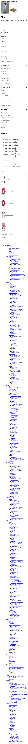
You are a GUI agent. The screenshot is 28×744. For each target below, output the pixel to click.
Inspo (7, 675)
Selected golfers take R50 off (19, 692)
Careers (3, 98)
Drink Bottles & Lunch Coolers (16, 667)
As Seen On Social (16, 294)
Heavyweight (12, 389)
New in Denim (15, 262)
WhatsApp (3, 112)
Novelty (13, 382)
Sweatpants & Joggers (17, 310)
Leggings (13, 321)
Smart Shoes (14, 427)
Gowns (13, 341)
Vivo (12, 724)
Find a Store (4, 54)
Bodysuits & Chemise (16, 350)
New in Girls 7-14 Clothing (18, 274)
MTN (12, 729)
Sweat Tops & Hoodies (17, 309)
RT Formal (14, 369)
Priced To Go (12, 374)
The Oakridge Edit (16, 295)
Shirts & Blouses (15, 314)
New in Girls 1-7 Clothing (17, 278)
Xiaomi (13, 725)
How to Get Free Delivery (7, 117)
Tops (12, 305)
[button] (14, 46)
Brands (10, 366)
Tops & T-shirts (15, 501)
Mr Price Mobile (4, 81)
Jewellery (13, 358)
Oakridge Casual (15, 370)
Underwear (11, 344)
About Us (3, 90)
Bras (12, 347)
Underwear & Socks (16, 547)
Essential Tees (15, 402)
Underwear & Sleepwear (17, 379)
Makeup (11, 660)
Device (10, 709)
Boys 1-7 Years (12, 552)
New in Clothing (15, 259)
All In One (13, 340)
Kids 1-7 (11, 253)
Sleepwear (11, 335)
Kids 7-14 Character (14, 528)
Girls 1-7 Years (12, 530)
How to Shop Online (6, 115)
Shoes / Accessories (16, 458)
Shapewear (14, 351)
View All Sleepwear (16, 336)
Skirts (12, 316)
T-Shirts (13, 554)
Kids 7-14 (11, 252)
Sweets (10, 673)
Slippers (13, 333)
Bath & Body (12, 661)
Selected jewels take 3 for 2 (18, 687)
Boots (12, 331)
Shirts (12, 412)
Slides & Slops (15, 428)
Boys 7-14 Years (13, 591)
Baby (10, 280)
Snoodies (13, 343)
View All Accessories (16, 355)
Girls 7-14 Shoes (15, 488)
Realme (13, 726)
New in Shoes (14, 263)
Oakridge (13, 289)
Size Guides (4, 122)
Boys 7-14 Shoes (15, 489)
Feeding (11, 648)
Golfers (13, 413)
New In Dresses (15, 260)
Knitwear (13, 318)
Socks (13, 438)
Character (11, 623)
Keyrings (11, 671)
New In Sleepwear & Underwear (16, 265)
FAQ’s (2, 125)
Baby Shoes (14, 484)
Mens (10, 251)
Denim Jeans (14, 302)
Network (11, 728)
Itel (12, 721)
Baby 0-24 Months (13, 255)
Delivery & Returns (5, 120)
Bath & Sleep (12, 649)
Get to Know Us (5, 49)
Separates (14, 337)
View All (13, 324)
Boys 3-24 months (13, 641)
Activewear (14, 317)
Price (10, 733)
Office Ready (14, 298)
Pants (12, 312)
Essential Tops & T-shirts (17, 306)
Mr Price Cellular (5, 78)
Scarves (13, 363)
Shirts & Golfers (15, 558)
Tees (12, 308)
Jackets (13, 320)
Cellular (8, 703)
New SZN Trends (15, 286)
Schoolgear (12, 610)
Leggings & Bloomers (16, 630)
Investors (3, 93)
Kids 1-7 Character (13, 527)
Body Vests (14, 626)
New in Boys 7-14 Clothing (18, 275)
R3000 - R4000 (15, 739)
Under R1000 (14, 734)
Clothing (11, 299)
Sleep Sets (14, 339)
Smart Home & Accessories (16, 741)
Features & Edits (13, 293)
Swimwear (16, 580)
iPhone (13, 711)
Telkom (13, 732)
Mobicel (13, 718)
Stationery (11, 669)
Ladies (10, 249)
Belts (12, 364)
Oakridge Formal (15, 371)
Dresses (13, 301)
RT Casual (14, 367)
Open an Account (5, 68)
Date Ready (14, 297)
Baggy (15, 411)
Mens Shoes (12, 476)
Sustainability (4, 95)
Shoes (10, 322)
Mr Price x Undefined (14, 248)
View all (16, 409)
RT (12, 287)
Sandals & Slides (15, 325)
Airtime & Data (4, 76)
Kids (7, 520)
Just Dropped (9, 256)
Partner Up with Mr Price (7, 61)
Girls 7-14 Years (13, 570)
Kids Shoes (11, 482)
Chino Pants (14, 415)
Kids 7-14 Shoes (15, 496)
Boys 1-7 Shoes (15, 486)
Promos (8, 680)
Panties (13, 348)
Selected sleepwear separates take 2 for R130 (19, 689)
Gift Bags (11, 672)
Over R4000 (14, 740)
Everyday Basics (10, 497)
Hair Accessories (15, 359)
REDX (12, 373)
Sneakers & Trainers (16, 329)
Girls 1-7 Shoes (15, 485)
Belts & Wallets (15, 443)
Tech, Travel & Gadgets (15, 668)
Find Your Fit (4, 58)
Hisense (13, 717)
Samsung (13, 714)
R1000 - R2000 (15, 736)
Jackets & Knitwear (16, 543)
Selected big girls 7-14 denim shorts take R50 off (18, 699)
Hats (12, 360)
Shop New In (12, 706)
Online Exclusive (15, 291)
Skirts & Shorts (15, 579)
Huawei (13, 715)
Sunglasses (14, 447)
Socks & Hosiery (15, 352)
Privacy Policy (4, 103)
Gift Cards (3, 56)
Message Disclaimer (6, 105)
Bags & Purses (15, 356)
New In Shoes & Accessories (18, 271)
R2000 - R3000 (15, 737)
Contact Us (3, 127)
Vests (12, 436)
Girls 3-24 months (13, 633)
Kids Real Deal (12, 697)
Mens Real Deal (13, 691)
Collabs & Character (11, 247)
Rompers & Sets (15, 629)
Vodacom (13, 730)
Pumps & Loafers (15, 327)
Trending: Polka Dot (16, 290)
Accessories (12, 354)
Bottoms (13, 637)
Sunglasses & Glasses (16, 362)
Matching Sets (15, 304)
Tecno (13, 720)
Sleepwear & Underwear (15, 430)
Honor (13, 722)
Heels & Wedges (15, 328)
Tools (10, 663)
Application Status (5, 71)
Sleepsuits (14, 627)
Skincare (11, 659)
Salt (12, 713)
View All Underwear (16, 346)
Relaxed (16, 416)
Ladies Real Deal (13, 683)
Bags (12, 442)
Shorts (13, 407)
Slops (12, 332)
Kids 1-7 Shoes (15, 495)
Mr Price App (4, 51)
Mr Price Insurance (5, 83)
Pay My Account (5, 73)
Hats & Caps (14, 444)
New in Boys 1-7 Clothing (17, 279)
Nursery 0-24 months (14, 625)
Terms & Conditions (6, 100)
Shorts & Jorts (15, 313)
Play (10, 650)
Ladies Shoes (12, 463)
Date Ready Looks (16, 397)
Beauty (13, 381)
